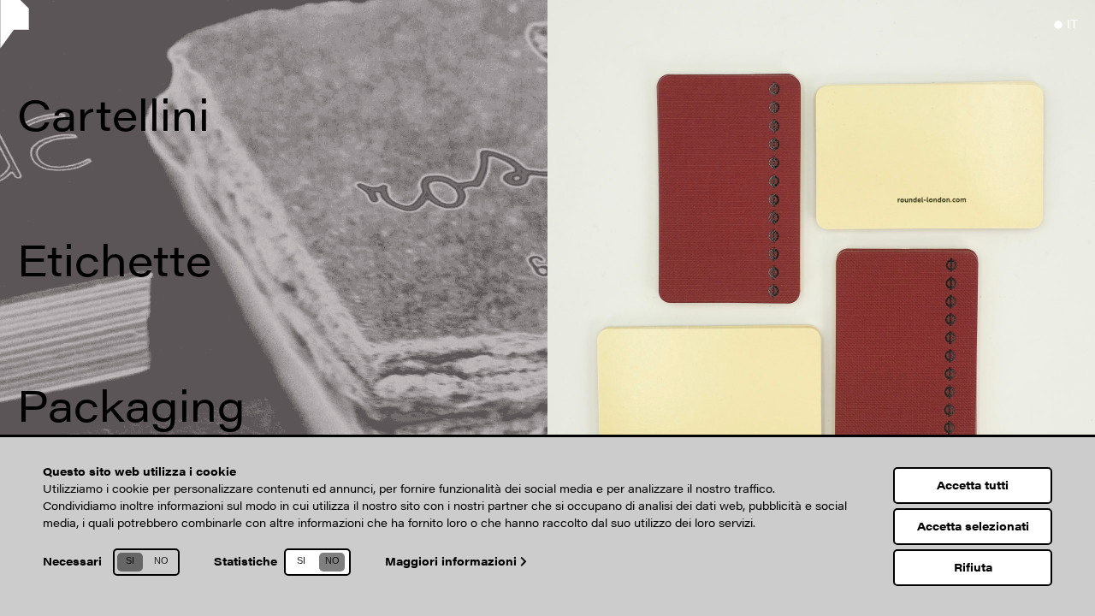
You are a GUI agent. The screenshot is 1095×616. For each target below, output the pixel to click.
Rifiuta (973, 567)
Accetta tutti (973, 485)
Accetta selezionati (973, 526)
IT (1072, 23)
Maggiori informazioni (452, 561)
